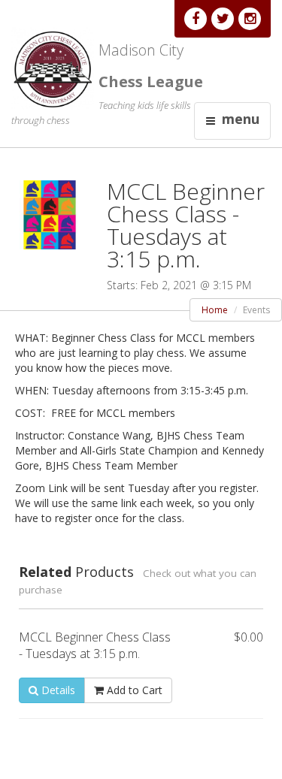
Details (56, 690)
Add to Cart (133, 690)
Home (215, 309)
